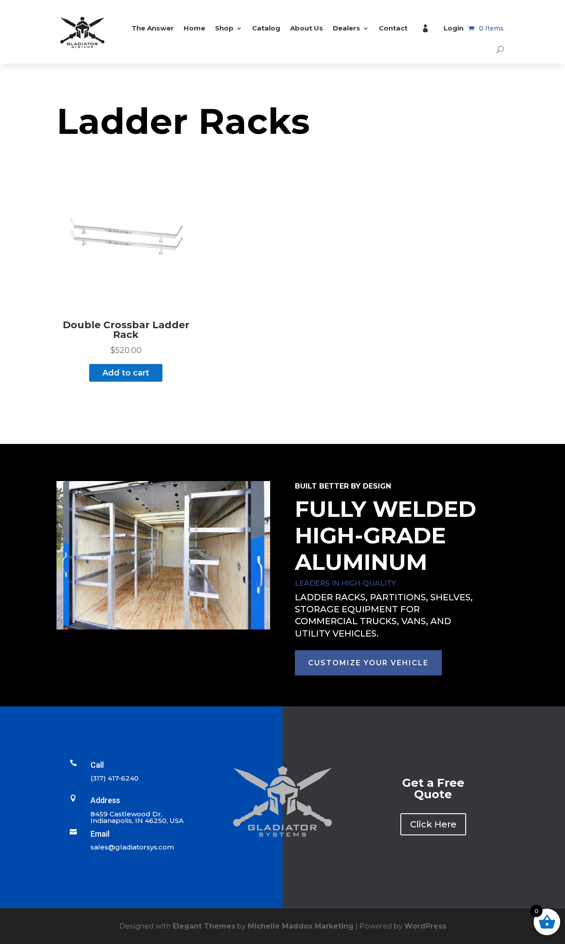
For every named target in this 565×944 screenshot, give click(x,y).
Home (194, 28)
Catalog (266, 28)
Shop (224, 28)
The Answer (153, 28)
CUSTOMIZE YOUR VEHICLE (368, 663)
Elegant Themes (204, 926)
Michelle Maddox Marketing (301, 926)
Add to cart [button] (125, 373)
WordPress (425, 926)
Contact (393, 28)
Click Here (433, 824)
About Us (306, 28)
